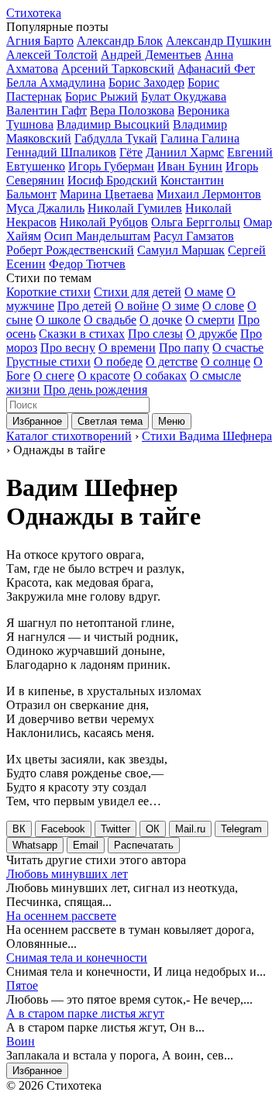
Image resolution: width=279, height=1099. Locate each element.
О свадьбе (110, 319)
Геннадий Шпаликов (61, 152)
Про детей (84, 305)
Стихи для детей (137, 291)
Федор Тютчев (87, 263)
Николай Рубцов (104, 222)
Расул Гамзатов (193, 236)
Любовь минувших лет (67, 873)
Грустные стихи (48, 361)
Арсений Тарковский (117, 68)
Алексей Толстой (52, 54)
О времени (127, 347)
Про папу (184, 347)
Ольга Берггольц (195, 222)
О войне (137, 305)
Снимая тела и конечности (76, 957)
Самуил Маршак (181, 250)
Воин (20, 1041)
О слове (223, 305)
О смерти (210, 319)
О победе (118, 361)
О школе (58, 319)
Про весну (67, 347)
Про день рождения (95, 389)
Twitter (115, 829)
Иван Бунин (189, 166)
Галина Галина (199, 138)
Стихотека (33, 12)
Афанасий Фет (216, 68)
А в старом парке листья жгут (85, 1013)
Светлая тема (110, 421)
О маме (203, 291)
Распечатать (144, 845)
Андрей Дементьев (151, 54)
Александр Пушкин (218, 40)
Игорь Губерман (111, 166)
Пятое (22, 985)
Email (85, 845)
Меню (171, 421)
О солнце (225, 361)
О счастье (238, 347)
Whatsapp (34, 845)
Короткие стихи (48, 291)
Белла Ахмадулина (55, 82)
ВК (19, 829)
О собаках (160, 375)
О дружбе (211, 333)
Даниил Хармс (185, 152)
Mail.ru (190, 829)
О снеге (53, 375)
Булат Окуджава (183, 96)
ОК (153, 829)
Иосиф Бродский (112, 180)
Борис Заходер (146, 82)
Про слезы (155, 333)
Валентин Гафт (46, 110)
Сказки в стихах (82, 333)
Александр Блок (120, 40)
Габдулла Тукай (115, 138)
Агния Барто (40, 40)
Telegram (241, 829)
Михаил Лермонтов (209, 194)
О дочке (161, 319)
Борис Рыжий (101, 96)
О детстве (172, 361)
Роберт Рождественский (70, 250)
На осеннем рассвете (61, 915)
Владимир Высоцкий (113, 124)
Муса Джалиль (45, 208)
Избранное (37, 421)
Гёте (131, 152)
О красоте (104, 375)
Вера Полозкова (132, 110)
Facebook (63, 829)
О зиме (180, 305)
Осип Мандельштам (97, 236)
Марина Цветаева (106, 194)
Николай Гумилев (135, 208)
